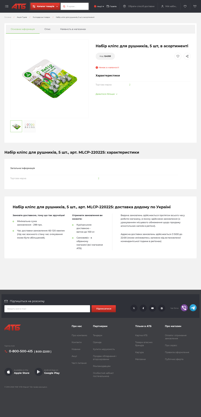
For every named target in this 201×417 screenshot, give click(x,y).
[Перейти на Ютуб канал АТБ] (152, 308)
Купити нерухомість (104, 349)
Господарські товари (41, 17)
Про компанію (79, 335)
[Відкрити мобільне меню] (6, 6)
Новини (76, 349)
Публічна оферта (174, 359)
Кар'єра (139, 352)
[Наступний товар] (174, 198)
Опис (47, 29)
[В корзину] (195, 6)
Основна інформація (23, 29)
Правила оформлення (177, 352)
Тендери (97, 335)
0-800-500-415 (21, 351)
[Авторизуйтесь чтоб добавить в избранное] (177, 56)
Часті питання (79, 363)
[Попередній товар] (26, 198)
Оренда (97, 342)
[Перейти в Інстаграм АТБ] (161, 308)
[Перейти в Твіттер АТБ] (133, 308)
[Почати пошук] (63, 6)
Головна (7, 17)
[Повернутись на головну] (19, 6)
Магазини (140, 359)
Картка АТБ (141, 335)
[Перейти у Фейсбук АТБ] (143, 308)
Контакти (77, 342)
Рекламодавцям (102, 366)
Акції (74, 356)
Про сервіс (171, 345)
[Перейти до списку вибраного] (185, 6)
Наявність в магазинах (73, 29)
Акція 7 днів (22, 17)
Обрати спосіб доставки (141, 6)
